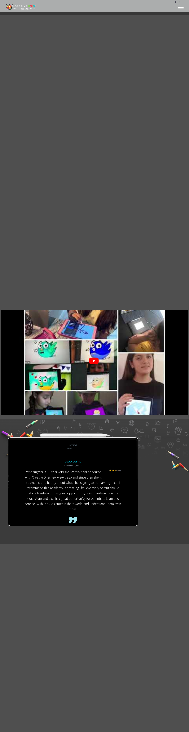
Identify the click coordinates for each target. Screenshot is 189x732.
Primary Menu (181, 7)
